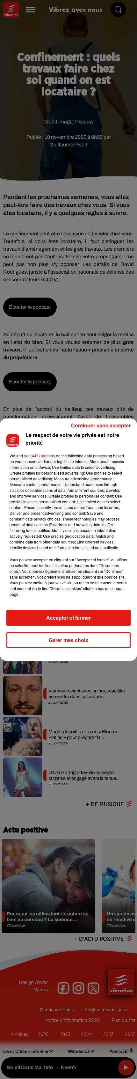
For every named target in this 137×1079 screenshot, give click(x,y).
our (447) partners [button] (39, 455)
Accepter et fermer (68, 617)
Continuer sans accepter (101, 425)
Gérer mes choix (68, 640)
